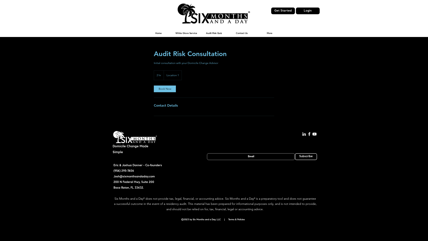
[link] (165, 89)
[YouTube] (314, 134)
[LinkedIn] (304, 134)
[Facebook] (309, 134)
